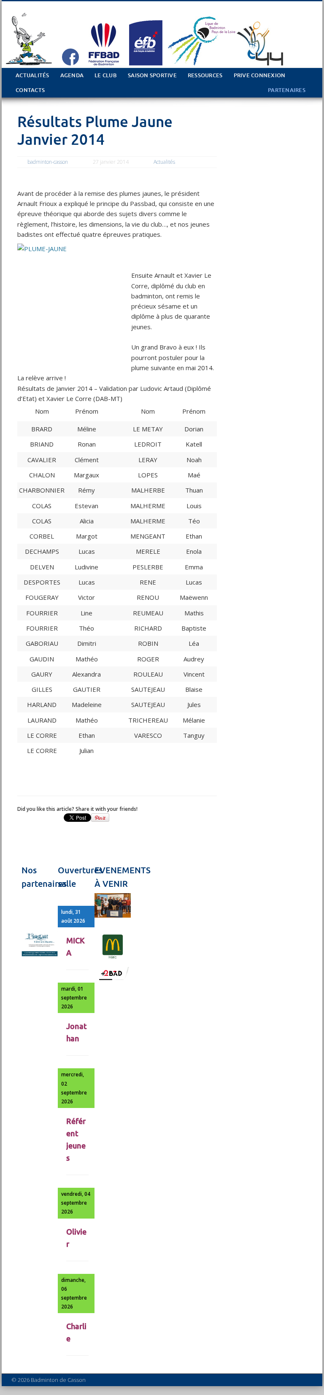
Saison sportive (152, 75)
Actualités (32, 75)
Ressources (205, 75)
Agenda (72, 75)
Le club (105, 75)
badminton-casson (47, 161)
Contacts (30, 90)
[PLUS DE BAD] (112, 979)
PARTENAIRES (286, 90)
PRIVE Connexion (260, 75)
